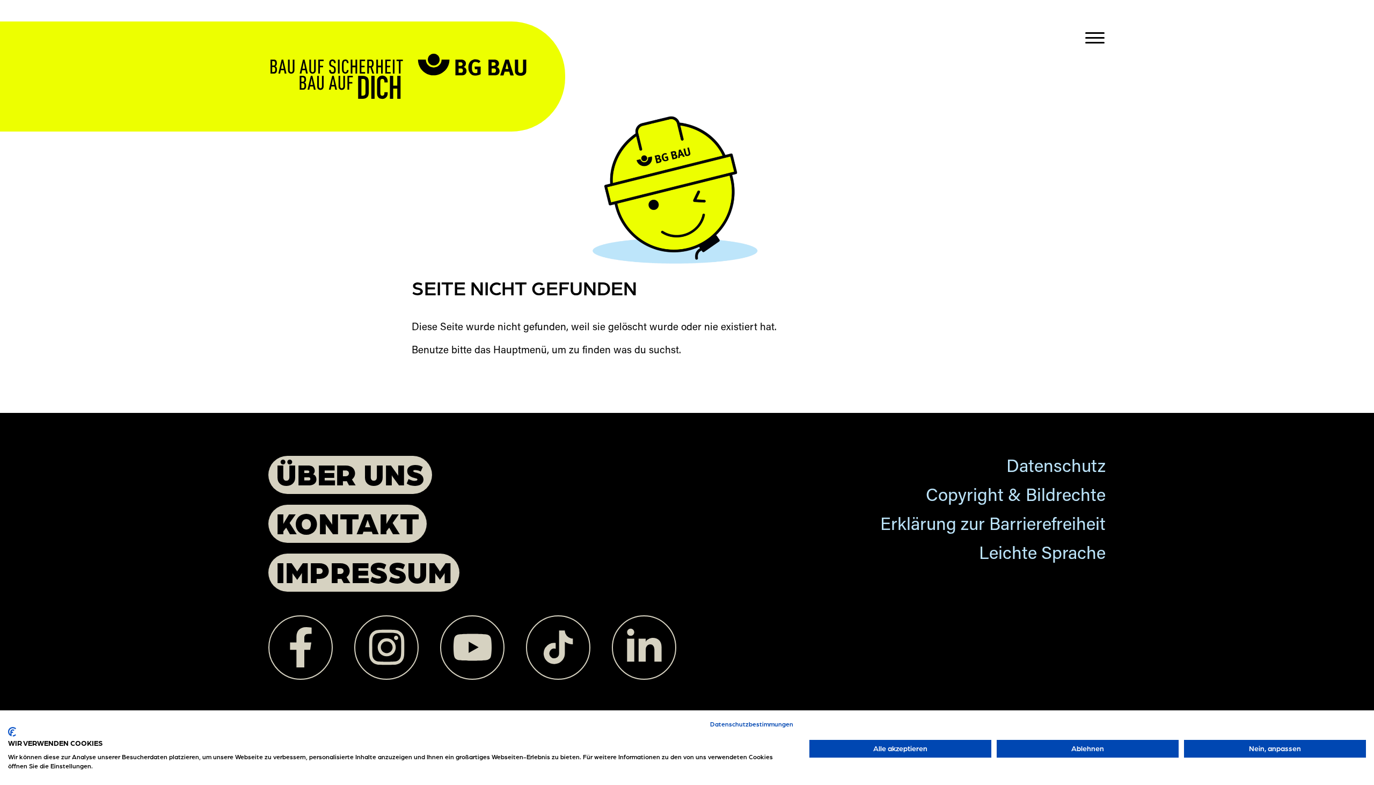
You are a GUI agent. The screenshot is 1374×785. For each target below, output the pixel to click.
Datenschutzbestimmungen (751, 724)
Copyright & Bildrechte (1016, 497)
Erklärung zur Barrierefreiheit (993, 526)
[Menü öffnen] (1095, 37)
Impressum (364, 571)
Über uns (350, 473)
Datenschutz (1056, 468)
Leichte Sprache (1042, 555)
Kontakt (347, 522)
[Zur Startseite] (416, 55)
